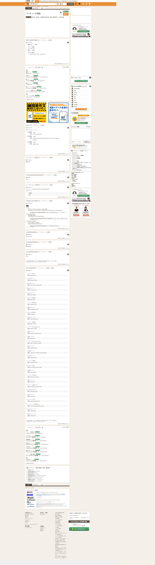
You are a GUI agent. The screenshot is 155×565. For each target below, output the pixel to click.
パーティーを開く (31, 52)
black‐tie (28, 440)
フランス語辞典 (58, 524)
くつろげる (29, 278)
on (33, 210)
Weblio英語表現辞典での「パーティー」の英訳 (39, 242)
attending (39, 405)
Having (27, 96)
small (30, 223)
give (30, 54)
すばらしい (30, 317)
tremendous (33, 318)
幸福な (29, 370)
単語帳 (73, 184)
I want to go (32, 401)
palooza (29, 246)
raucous (32, 289)
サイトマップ (27, 519)
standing (44, 352)
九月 (75, 96)
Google (41, 189)
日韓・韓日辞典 (74, 177)
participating (44, 138)
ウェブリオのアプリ (28, 527)
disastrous (29, 451)
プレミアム (83, 4)
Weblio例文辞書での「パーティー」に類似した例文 (40, 268)
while (42, 352)
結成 (33, 219)
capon (75, 94)
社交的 (29, 209)
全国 (61, 218)
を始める (34, 321)
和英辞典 (38, 6)
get (32, 386)
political (34, 144)
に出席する (36, 404)
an (49, 138)
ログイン (86, 4)
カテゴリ (67, 63)
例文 (34, 8)
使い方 (79, 4)
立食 (29, 350)
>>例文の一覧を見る (30, 99)
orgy (29, 478)
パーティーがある (75, 160)
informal (33, 223)
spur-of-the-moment (35, 285)
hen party (30, 476)
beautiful (33, 347)
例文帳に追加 (35, 71)
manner (39, 333)
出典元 (56, 63)
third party (43, 218)
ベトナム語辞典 (74, 181)
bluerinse (28, 444)
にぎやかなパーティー (32, 389)
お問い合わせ (42, 514)
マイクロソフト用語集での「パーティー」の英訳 (39, 157)
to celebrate (39, 212)
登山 (29, 44)
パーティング (74, 153)
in (41, 225)
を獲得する (32, 215)
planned (33, 212)
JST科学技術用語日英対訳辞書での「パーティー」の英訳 (41, 175)
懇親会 (34, 360)
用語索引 (60, 63)
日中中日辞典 (57, 521)
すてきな (29, 355)
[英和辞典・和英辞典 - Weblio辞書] (27, 0)
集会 (29, 50)
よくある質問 (83, 517)
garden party (31, 481)
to (35, 216)
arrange (31, 304)
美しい (29, 346)
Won (27, 91)
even (75, 98)
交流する (34, 375)
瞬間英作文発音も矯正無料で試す (66, 14)
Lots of (31, 294)
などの (31, 44)
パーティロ (74, 152)
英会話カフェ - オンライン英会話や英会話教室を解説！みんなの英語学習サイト (60, 549)
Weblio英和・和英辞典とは (29, 514)
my (42, 225)
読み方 (27, 129)
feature (75, 106)
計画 (63, 212)
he (31, 212)
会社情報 (41, 529)
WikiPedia (46, 189)
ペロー (58, 218)
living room (45, 225)
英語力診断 (53, 1)
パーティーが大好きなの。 (77, 164)
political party (32, 213)
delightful (28, 84)
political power (41, 216)
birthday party (31, 475)
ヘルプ (26, 522)
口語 (38, 54)
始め (34, 384)
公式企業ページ (43, 527)
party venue (31, 472)
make (31, 343)
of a (38, 343)
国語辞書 (73, 173)
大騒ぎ (28, 307)
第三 (66, 218)
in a (34, 333)
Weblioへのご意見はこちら (74, 515)
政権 (29, 215)
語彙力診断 (73, 185)
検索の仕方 (27, 515)
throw (41, 54)
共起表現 (47, 1)
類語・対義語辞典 (58, 515)
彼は (47, 212)
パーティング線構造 (76, 158)
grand (36, 333)
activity (51, 138)
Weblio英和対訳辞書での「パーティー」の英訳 (39, 252)
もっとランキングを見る (81, 109)
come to (31, 91)
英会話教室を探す (74, 1)
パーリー (31, 129)
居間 (50, 225)
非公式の (53, 225)
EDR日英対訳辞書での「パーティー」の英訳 (38, 232)
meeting (33, 221)
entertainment (59, 210)
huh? (31, 88)
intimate (33, 280)
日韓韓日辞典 (57, 522)
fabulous (32, 357)
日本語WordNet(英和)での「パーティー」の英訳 (39, 201)
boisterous (33, 391)
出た (34, 399)
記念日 (53, 212)
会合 (56, 225)
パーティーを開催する (31, 297)
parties (34, 294)
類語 (42, 8)
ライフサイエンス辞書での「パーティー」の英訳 (39, 185)
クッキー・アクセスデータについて (31, 524)
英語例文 (41, 1)
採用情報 (41, 530)
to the (36, 401)
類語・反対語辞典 (74, 174)
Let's (31, 386)
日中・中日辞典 (74, 176)
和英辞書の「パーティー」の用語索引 (29, 487)
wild (31, 338)
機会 (46, 209)
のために (39, 209)
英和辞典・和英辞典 (33, 6)
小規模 (32, 222)
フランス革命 (50, 212)
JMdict (44, 493)
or (35, 367)
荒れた (29, 336)
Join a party (32, 314)
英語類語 (44, 1)
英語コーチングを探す (68, 1)
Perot (34, 218)
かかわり (32, 209)
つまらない (30, 409)
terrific (32, 415)
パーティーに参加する (31, 312)
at (34, 376)
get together (29, 221)
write (75, 90)
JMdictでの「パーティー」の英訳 (35, 125)
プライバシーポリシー (29, 518)
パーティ (35, 129)
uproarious (33, 309)
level (51, 218)
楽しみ (36, 209)
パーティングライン (76, 156)
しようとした (36, 219)
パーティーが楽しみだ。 (77, 169)
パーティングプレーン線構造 (78, 155)
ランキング (64, 63)
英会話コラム (74, 186)
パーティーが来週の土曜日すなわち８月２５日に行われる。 (81, 168)
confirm (75, 102)
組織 (35, 215)
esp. (54, 138)
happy (32, 372)
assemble (44, 210)
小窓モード (76, 4)
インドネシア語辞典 (75, 179)
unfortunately (77, 88)
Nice (27, 88)
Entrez (37, 189)
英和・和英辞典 (74, 175)
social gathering (38, 134)
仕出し (37, 326)
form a (31, 48)
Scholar (33, 189)
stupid (32, 410)
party (36, 44)
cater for (32, 328)
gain (37, 216)
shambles (35, 343)
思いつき (29, 283)
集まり (38, 222)
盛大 (29, 331)
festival (27, 236)
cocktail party (31, 471)
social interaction (50, 210)
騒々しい (29, 288)
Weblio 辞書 (28, 6)
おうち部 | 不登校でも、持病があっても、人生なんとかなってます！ (60, 553)
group (36, 138)
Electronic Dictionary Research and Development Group (50, 494)
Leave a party (32, 275)
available (76, 104)
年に (55, 218)
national (49, 218)
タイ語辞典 (73, 180)
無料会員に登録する (81, 123)
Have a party (32, 299)
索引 (58, 63)
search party (31, 474)
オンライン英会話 (61, 1)
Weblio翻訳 (88, 126)
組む (34, 46)
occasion (31, 210)
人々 (41, 209)
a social (31, 362)
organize (39, 218)
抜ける (34, 273)
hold (35, 54)
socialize (32, 376)
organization (32, 216)
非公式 (29, 222)
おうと (57, 212)
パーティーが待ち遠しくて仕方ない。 (79, 166)
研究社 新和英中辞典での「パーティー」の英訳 (39, 40)
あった (58, 225)
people (40, 138)
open (31, 323)
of (38, 138)
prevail (75, 92)
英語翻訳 (57, 1)
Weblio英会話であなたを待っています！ (81, 203)
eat (39, 352)
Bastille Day (44, 212)
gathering (35, 362)
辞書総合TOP (27, 521)
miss (75, 100)
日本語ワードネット (39, 503)
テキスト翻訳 (76, 126)
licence (40, 495)
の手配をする (34, 302)
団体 (30, 194)
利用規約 (26, 516)
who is (35, 405)
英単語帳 (50, 1)
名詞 (34, 132)
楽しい (29, 380)
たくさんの (29, 292)
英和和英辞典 (37, 1)
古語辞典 (73, 178)
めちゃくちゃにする (37, 341)
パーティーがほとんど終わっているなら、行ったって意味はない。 (81, 163)
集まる (44, 209)
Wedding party (29, 73)
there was (32, 225)
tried (36, 218)
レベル (63, 218)
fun (27, 80)
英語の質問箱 (57, 531)
